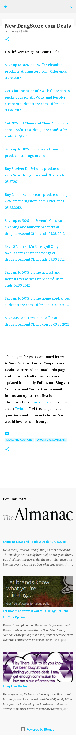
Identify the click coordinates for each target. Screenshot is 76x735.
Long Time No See (15, 686)
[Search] (70, 6)
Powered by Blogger (41, 729)
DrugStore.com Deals (51, 439)
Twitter (21, 409)
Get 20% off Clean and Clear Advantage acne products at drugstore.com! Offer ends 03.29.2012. (36, 129)
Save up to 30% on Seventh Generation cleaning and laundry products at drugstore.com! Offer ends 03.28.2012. (36, 227)
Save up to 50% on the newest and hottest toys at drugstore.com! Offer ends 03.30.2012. (34, 278)
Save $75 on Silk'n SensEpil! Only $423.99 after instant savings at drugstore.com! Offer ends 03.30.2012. (35, 252)
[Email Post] (7, 435)
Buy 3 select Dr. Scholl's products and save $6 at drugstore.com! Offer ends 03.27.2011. (35, 175)
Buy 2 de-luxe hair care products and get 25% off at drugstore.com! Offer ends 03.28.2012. (38, 201)
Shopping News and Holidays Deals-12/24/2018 (34, 541)
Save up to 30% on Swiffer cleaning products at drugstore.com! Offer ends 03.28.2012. (36, 71)
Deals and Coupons (19, 439)
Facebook (41, 402)
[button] (7, 39)
